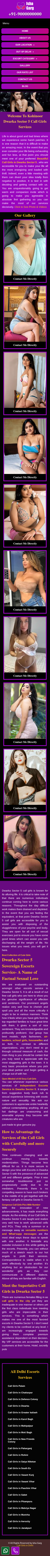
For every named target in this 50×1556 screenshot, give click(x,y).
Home (25, 31)
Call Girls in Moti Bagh (20, 1432)
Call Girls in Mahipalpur (20, 1426)
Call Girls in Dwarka (18, 1406)
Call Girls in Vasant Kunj (21, 1475)
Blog (25, 86)
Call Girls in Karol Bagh (20, 1419)
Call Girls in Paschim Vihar (22, 1488)
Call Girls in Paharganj (20, 1448)
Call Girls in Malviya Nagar (22, 1508)
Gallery (25, 65)
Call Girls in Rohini (18, 1455)
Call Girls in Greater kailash (22, 1412)
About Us (25, 38)
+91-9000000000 (25, 13)
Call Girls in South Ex (19, 1468)
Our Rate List (25, 72)
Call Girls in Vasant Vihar (21, 1481)
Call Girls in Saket (17, 1495)
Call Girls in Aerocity (19, 1521)
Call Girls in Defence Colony (23, 1399)
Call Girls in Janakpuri (20, 1528)
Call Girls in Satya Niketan (22, 1461)
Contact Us (25, 79)
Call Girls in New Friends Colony (21, 1440)
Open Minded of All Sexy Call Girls (19, 1079)
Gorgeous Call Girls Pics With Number (21, 1205)
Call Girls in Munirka (19, 1515)
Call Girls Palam (16, 1386)
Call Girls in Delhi (25, 1545)
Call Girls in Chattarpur (20, 1392)
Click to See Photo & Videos (31, 207)
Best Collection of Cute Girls (16, 955)
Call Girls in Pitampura (20, 1501)
